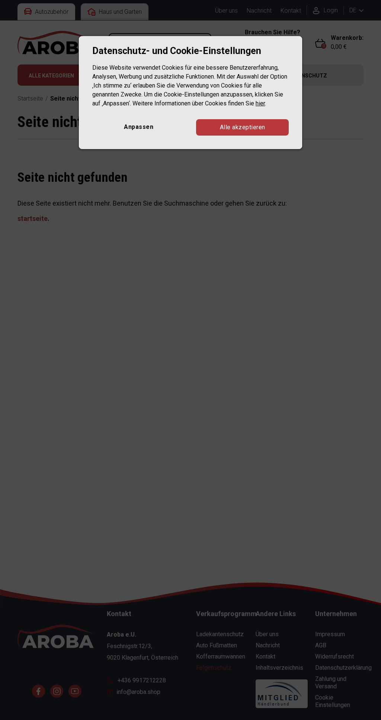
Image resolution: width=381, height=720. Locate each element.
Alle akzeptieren (242, 127)
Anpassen (138, 126)
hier (260, 103)
